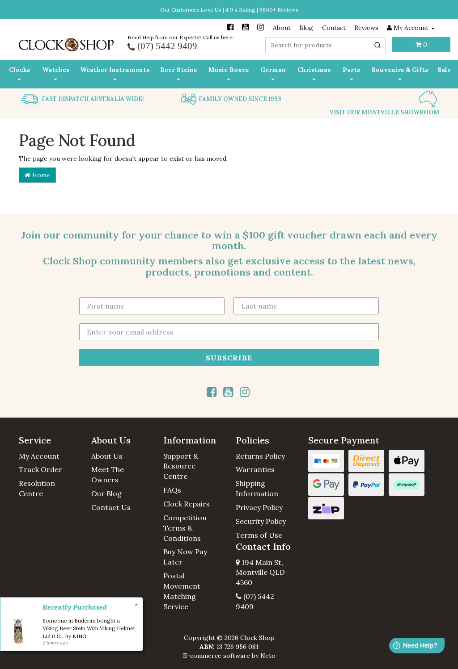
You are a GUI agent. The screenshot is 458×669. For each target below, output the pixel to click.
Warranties (255, 469)
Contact (334, 28)
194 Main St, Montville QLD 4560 (260, 572)
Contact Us (111, 507)
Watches (55, 70)
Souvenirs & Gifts (400, 70)
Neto (268, 656)
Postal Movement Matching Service (181, 591)
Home (40, 175)
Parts (351, 70)
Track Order (40, 469)
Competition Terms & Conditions (185, 528)
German (273, 70)
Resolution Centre (37, 488)
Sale (444, 70)
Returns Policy (260, 456)
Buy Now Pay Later (185, 556)
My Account (39, 456)
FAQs (172, 489)
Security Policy (261, 521)
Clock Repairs (186, 503)
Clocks (19, 70)
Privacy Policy (259, 507)
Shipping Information (257, 488)
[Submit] (377, 45)
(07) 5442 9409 (255, 601)
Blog (306, 28)
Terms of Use (259, 535)
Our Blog (106, 493)
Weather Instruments (114, 70)
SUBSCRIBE (229, 357)
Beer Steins (178, 70)
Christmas (314, 70)
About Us (107, 456)
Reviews (366, 28)
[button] (48, 440)
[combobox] (325, 45)
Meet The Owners (107, 474)
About (282, 28)
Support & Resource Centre (180, 466)
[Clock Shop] (66, 42)
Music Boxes (228, 70)
